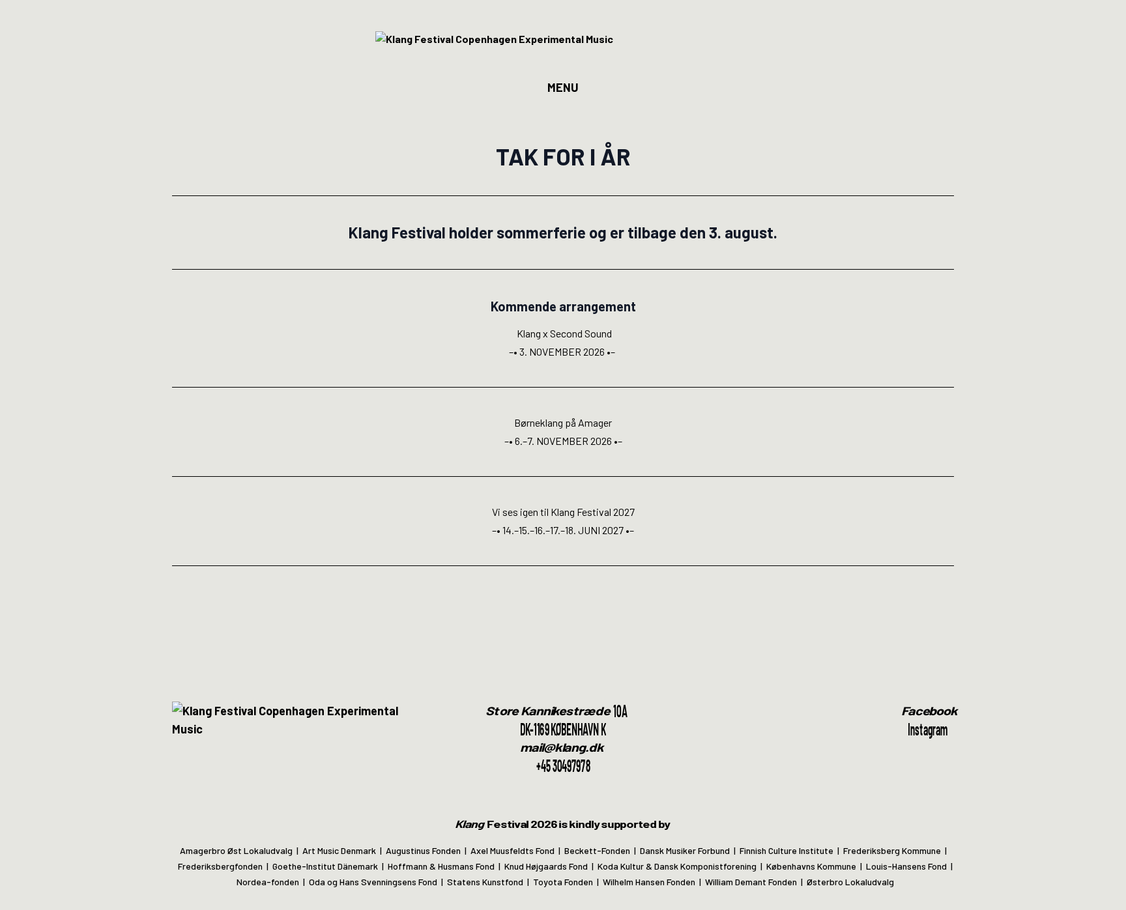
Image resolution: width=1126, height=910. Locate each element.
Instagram (927, 728)
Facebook (930, 711)
